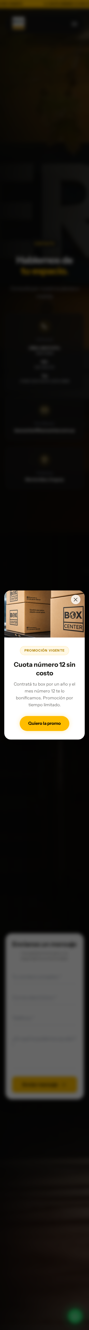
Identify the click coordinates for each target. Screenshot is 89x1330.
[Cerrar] (76, 599)
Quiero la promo (44, 723)
